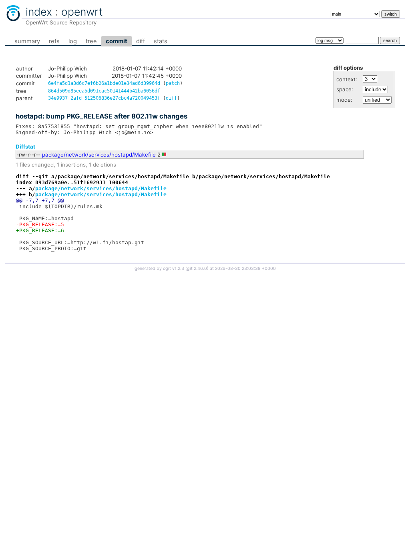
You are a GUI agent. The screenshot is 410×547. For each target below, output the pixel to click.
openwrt (82, 11)
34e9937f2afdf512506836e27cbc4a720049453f (104, 98)
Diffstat (25, 146)
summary (27, 41)
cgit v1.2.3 (173, 268)
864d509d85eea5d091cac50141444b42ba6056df (104, 91)
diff (140, 41)
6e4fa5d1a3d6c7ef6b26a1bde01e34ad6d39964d (104, 83)
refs (54, 41)
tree (91, 41)
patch (173, 83)
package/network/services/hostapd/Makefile (99, 154)
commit (116, 41)
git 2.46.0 (197, 268)
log (72, 41)
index (39, 11)
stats (160, 41)
